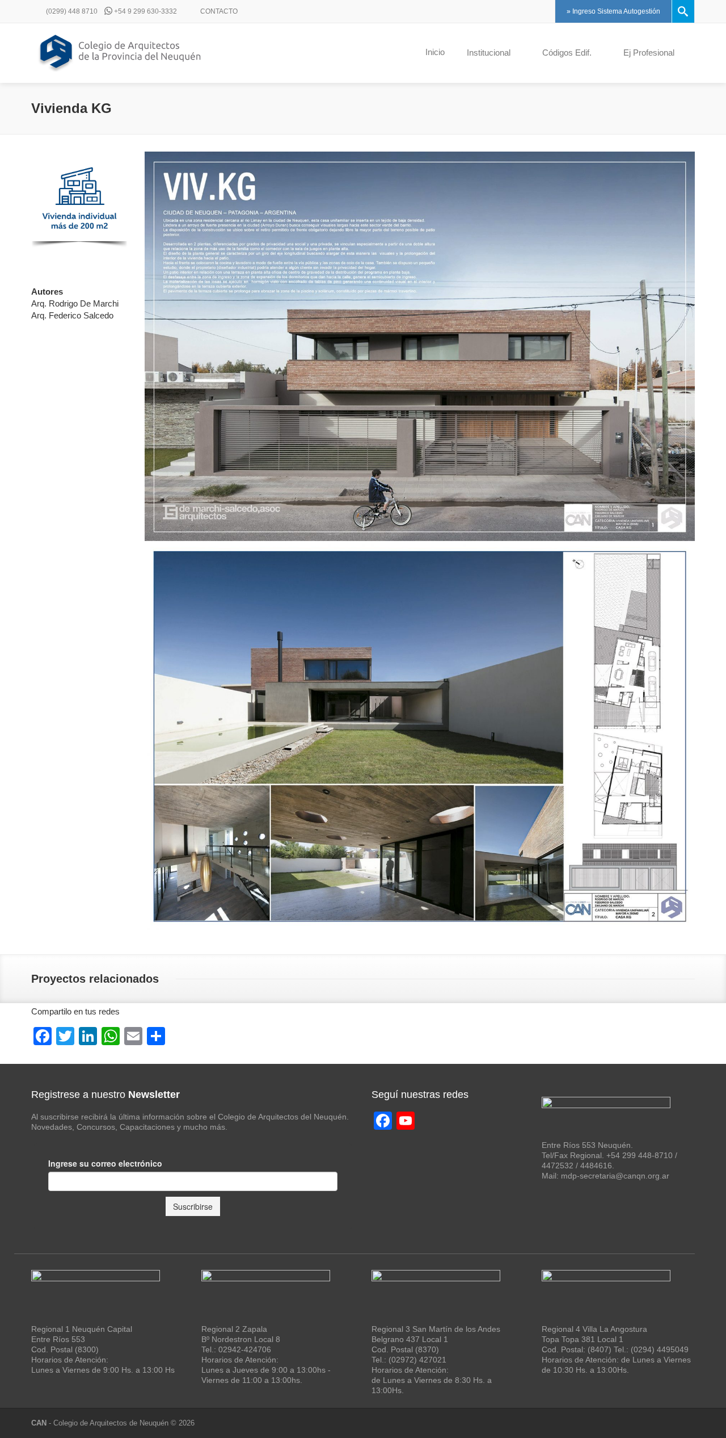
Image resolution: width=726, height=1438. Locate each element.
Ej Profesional (648, 52)
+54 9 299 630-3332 (144, 11)
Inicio (435, 52)
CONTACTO (218, 11)
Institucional (488, 52)
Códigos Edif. (567, 52)
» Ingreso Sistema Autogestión (613, 11)
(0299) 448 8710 (71, 11)
